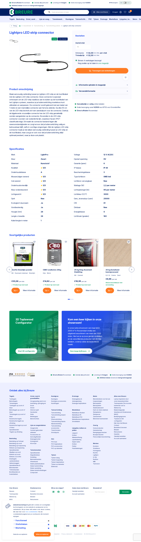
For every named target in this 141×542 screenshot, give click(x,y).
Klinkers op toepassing (16, 448)
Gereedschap (97, 430)
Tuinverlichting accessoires (56, 427)
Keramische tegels (15, 419)
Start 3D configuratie (26, 351)
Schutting (33, 457)
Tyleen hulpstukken (57, 462)
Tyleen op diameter (57, 464)
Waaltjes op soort (15, 452)
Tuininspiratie (13, 494)
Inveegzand (34, 441)
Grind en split (34, 410)
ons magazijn (103, 63)
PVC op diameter (56, 448)
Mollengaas (34, 416)
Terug (15, 26)
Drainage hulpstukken (79, 403)
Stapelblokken (35, 455)
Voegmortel (34, 428)
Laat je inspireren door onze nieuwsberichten (121, 400)
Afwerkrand (34, 461)
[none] (49, 12)
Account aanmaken (120, 438)
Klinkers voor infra (15, 456)
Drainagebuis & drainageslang (77, 400)
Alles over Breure (120, 396)
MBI (94, 461)
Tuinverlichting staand (58, 415)
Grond (32, 408)
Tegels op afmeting (15, 432)
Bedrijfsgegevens (120, 416)
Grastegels (13, 459)
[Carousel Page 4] (72, 299)
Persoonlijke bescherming (101, 437)
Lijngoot (74, 433)
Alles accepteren (42, 534)
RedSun (95, 459)
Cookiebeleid (78, 534)
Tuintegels (12, 399)
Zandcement (97, 416)
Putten (74, 446)
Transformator (55, 430)
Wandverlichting (56, 423)
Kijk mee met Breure (120, 423)
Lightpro (95, 455)
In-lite (95, 457)
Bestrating (20, 19)
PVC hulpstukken (56, 444)
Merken (95, 443)
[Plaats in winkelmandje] (15, 290)
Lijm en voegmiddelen (45, 19)
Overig (95, 425)
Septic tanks (76, 442)
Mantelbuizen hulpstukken (80, 419)
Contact (116, 425)
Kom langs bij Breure (78, 351)
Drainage (104, 19)
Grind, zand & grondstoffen (32, 19)
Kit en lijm (33, 443)
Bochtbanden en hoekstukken (14, 473)
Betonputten (97, 405)
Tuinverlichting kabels (53, 26)
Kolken (74, 435)
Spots (53, 417)
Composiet (34, 472)
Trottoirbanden (14, 470)
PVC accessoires (56, 446)
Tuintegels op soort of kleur (16, 407)
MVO (11, 499)
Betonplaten (97, 403)
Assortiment (27, 26)
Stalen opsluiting (35, 468)
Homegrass (97, 450)
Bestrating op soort (15, 443)
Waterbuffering (77, 437)
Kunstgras (70, 19)
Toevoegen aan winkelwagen (103, 71)
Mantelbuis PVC (77, 417)
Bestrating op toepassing (17, 445)
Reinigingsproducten (100, 432)
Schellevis (96, 448)
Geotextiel (33, 412)
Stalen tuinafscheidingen (38, 470)
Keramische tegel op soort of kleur (18, 426)
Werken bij (117, 408)
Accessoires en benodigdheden (35, 436)
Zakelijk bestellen (120, 436)
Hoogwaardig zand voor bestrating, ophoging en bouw (38, 403)
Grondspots (55, 432)
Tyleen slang (55, 458)
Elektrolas (54, 466)
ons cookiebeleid (31, 512)
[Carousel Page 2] (70, 299)
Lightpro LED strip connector (72, 26)
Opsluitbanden (14, 430)
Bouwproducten (98, 434)
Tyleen (96, 19)
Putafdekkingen (77, 448)
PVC (90, 19)
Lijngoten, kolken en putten (125, 19)
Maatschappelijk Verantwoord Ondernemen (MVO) (122, 412)
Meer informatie (29, 290)
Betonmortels (34, 419)
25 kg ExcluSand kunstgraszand (112, 271)
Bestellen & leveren (120, 427)
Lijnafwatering (76, 439)
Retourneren (118, 432)
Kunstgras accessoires (58, 401)
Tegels (12, 19)
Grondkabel (76, 421)
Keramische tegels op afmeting (16, 422)
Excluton (96, 446)
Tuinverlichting (81, 19)
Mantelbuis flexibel (78, 413)
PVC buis (54, 442)
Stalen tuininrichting (36, 466)
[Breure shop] (21, 12)
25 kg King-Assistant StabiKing (83, 271)
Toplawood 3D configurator (119, 420)
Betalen (116, 430)
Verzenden (125, 492)
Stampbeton (97, 412)
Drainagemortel (35, 439)
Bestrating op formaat (16, 441)
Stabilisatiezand (98, 408)
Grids (32, 414)
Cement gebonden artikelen (36, 431)
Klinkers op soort (14, 454)
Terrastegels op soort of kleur (17, 415)
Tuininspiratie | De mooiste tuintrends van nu (122, 404)
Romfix (95, 453)
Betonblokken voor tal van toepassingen (101, 400)
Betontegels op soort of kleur (17, 411)
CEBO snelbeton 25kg (52, 270)
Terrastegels (13, 403)
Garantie (116, 434)
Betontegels (13, 401)
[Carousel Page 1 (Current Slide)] (69, 299)
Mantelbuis (113, 19)
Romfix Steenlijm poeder (21, 270)
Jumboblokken (14, 461)
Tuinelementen (58, 19)
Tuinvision (96, 464)
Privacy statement (66, 534)
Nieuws (11, 491)
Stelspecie (96, 414)
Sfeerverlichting (56, 419)
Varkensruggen (14, 463)
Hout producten (98, 428)
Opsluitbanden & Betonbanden (14, 466)
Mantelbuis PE (76, 415)
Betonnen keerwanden (100, 419)
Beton (135, 19)
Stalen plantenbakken (37, 464)
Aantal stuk (80, 43)
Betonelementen (35, 459)
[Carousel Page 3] (71, 299)
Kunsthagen (55, 403)
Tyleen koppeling (57, 460)
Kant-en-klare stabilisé (100, 410)
